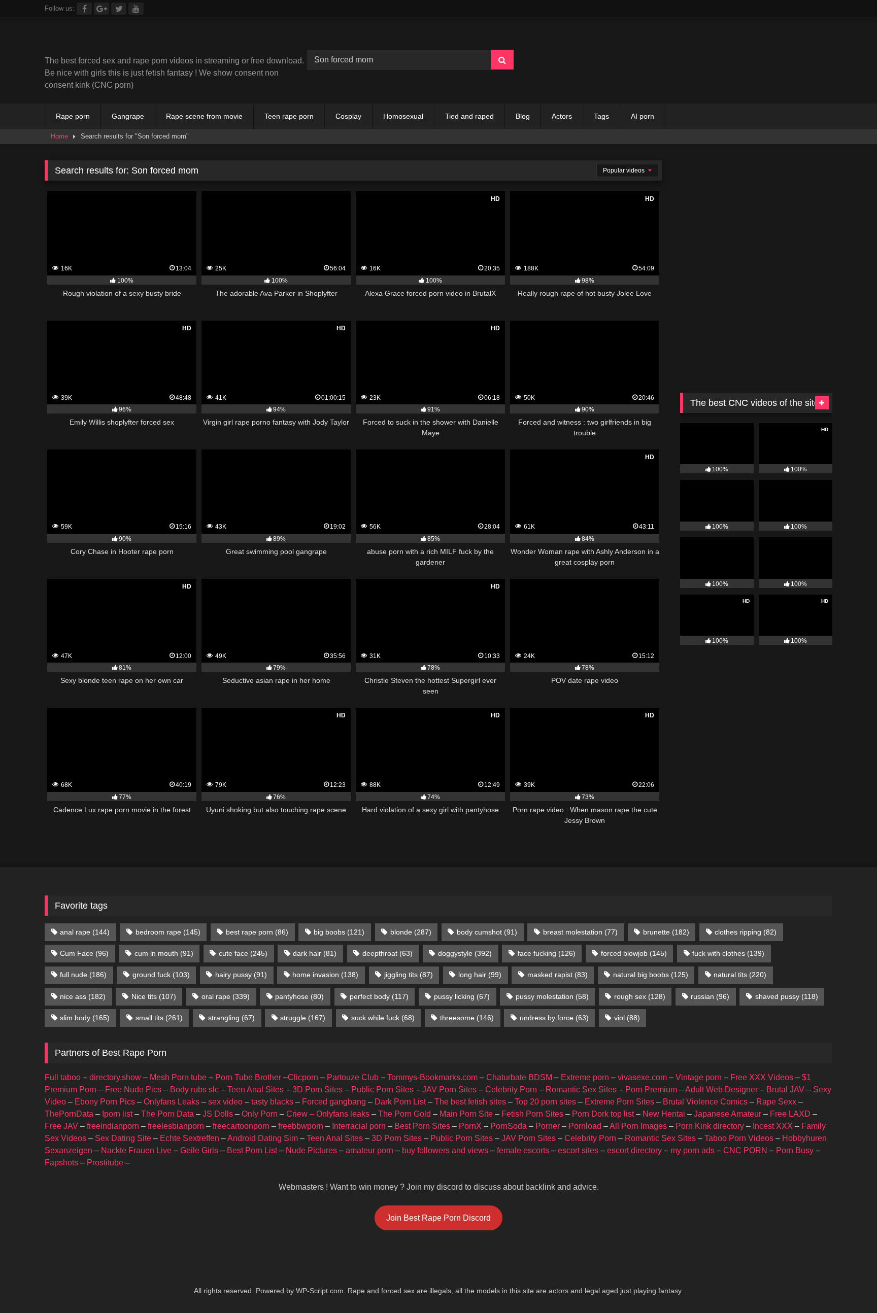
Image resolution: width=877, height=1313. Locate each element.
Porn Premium (651, 1089)
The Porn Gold (404, 1114)
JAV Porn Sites (449, 1089)
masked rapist (557, 975)
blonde (410, 932)
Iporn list (117, 1114)
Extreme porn (585, 1077)
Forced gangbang (334, 1101)
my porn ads (692, 1150)
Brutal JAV (785, 1089)
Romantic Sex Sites (581, 1089)
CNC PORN (745, 1150)
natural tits (740, 975)
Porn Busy (795, 1150)
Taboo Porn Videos (738, 1138)
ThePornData (69, 1114)
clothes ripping (746, 932)
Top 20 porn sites (545, 1101)
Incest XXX (773, 1126)
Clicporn (303, 1077)
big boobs (339, 932)
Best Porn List (252, 1150)
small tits (159, 1018)
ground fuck (161, 975)
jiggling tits (408, 975)
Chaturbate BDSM (519, 1077)
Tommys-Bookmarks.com (432, 1077)
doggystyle (465, 953)
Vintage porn (699, 1077)
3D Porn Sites (317, 1089)
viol (627, 1018)
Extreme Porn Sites (619, 1101)
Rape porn (73, 116)
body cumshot (487, 932)
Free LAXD (790, 1114)
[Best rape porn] (128, 40)
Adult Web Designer (721, 1089)
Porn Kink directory (710, 1126)
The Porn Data (167, 1114)
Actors (562, 116)
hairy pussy (241, 975)
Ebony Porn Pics (105, 1101)
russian (710, 996)
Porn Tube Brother (248, 1077)
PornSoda (508, 1126)
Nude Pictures (311, 1150)
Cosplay (348, 116)
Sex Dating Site (123, 1138)
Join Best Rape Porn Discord (438, 1218)
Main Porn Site (466, 1114)
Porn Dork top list (603, 1114)
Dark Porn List (400, 1101)
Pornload (584, 1126)
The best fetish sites (470, 1101)
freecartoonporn (241, 1126)
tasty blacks (272, 1101)
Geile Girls (199, 1150)
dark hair (314, 953)
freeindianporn (113, 1126)
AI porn (642, 116)
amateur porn (369, 1150)
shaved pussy (786, 996)
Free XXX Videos (761, 1077)
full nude (83, 975)
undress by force (554, 1018)
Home (59, 136)
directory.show (115, 1077)
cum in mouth (163, 953)
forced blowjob (634, 953)
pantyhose (299, 996)
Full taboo (63, 1077)
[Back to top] (845, 1283)
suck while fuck (383, 1018)
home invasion (325, 975)
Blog (523, 116)
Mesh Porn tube (178, 1077)
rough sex (639, 996)
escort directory (634, 1150)
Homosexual (403, 116)
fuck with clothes (728, 953)
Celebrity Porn (511, 1089)
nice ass (83, 996)
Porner (547, 1126)
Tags (601, 116)
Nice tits (153, 996)
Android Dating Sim (262, 1138)
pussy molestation (552, 996)
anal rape (85, 932)
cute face (243, 953)
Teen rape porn (289, 116)
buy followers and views (445, 1150)
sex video (225, 1101)
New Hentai (664, 1114)
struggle (302, 1018)
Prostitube (105, 1162)
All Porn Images (638, 1126)
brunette (666, 932)
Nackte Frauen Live (136, 1150)
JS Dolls (218, 1114)
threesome (467, 1018)
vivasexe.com (642, 1077)
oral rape (225, 996)
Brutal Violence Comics (705, 1101)
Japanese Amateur (727, 1114)
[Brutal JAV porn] (756, 81)
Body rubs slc (194, 1089)
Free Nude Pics (133, 1089)
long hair (479, 975)
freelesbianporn (176, 1126)
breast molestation (580, 932)
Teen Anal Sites (255, 1089)
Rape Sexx (776, 1101)
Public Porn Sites (382, 1089)
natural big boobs (650, 975)
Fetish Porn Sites (532, 1114)
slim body (85, 1018)
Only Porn (260, 1114)
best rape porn (257, 932)
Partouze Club (353, 1077)
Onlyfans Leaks (171, 1101)
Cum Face (84, 953)
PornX (470, 1126)
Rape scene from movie (204, 116)
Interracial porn (359, 1126)
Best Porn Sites (422, 1126)
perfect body (379, 996)
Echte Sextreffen (189, 1138)
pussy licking (462, 996)
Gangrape (128, 116)
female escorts (523, 1150)
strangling (231, 1018)
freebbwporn (300, 1126)
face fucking (547, 953)
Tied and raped (469, 116)
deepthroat (387, 953)
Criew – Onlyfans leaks (327, 1114)
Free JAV (61, 1126)
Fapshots (61, 1162)
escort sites (578, 1150)
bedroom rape (168, 932)
